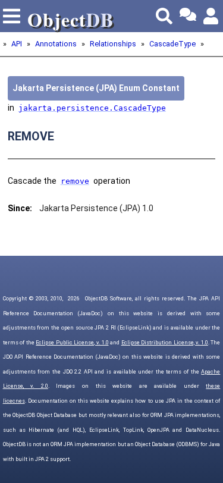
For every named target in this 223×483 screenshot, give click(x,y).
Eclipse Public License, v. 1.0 (72, 343)
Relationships (113, 43)
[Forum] (188, 16)
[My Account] (211, 16)
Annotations (56, 43)
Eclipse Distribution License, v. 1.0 (164, 343)
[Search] (164, 16)
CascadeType (172, 43)
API (16, 43)
